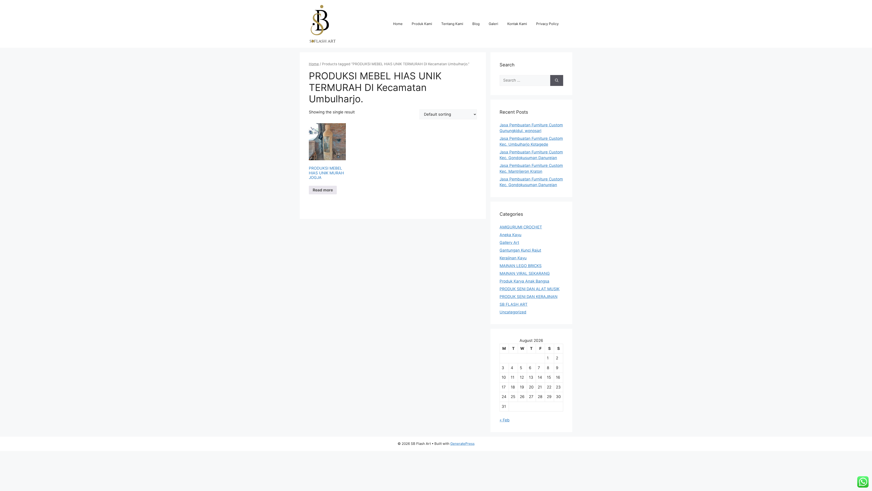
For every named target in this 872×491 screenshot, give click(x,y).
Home (398, 24)
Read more (323, 190)
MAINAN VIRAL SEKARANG (525, 273)
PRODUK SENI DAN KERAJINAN (528, 296)
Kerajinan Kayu (513, 258)
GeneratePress (462, 443)
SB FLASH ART (514, 304)
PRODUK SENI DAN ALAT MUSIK (530, 289)
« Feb (505, 420)
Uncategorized (513, 312)
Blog (476, 24)
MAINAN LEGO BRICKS (521, 265)
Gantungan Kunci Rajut (520, 250)
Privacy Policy (547, 24)
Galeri (493, 24)
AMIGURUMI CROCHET (521, 227)
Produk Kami (422, 24)
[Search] (556, 80)
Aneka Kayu (510, 235)
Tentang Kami (452, 24)
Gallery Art (509, 242)
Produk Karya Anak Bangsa (524, 281)
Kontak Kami (517, 24)
